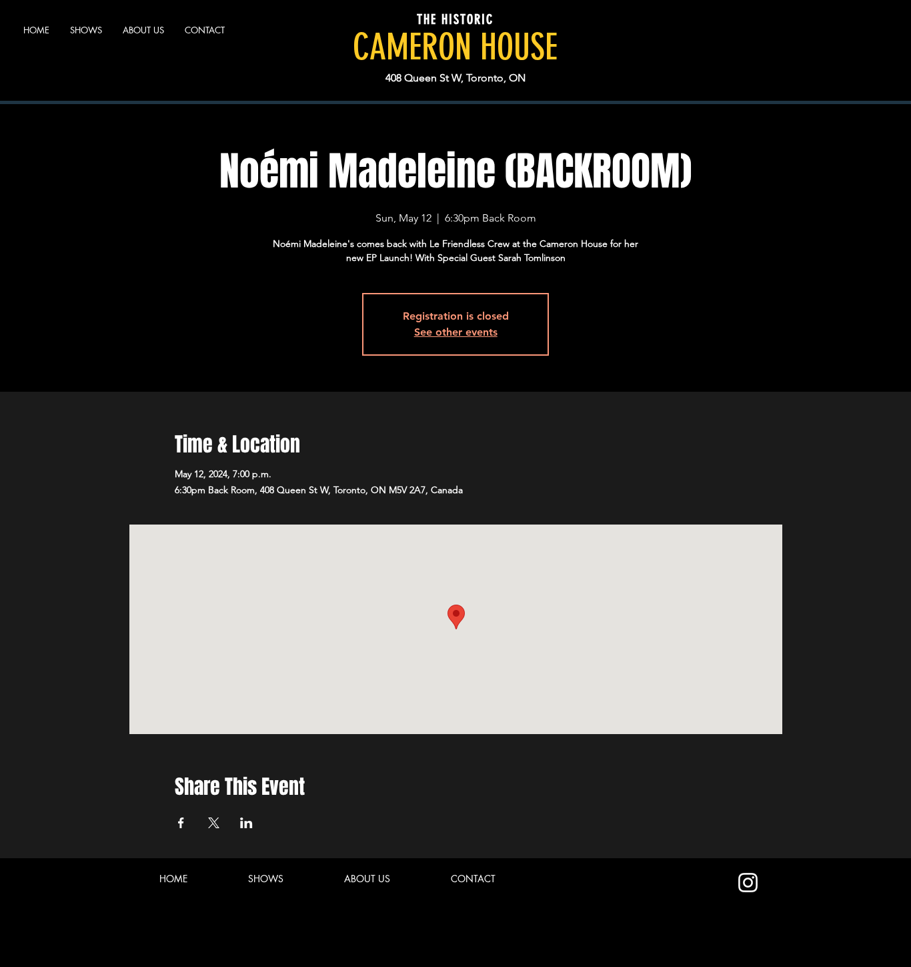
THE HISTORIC (455, 19)
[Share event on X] (213, 823)
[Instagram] (748, 883)
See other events (456, 332)
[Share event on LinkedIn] (246, 823)
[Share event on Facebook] (181, 823)
